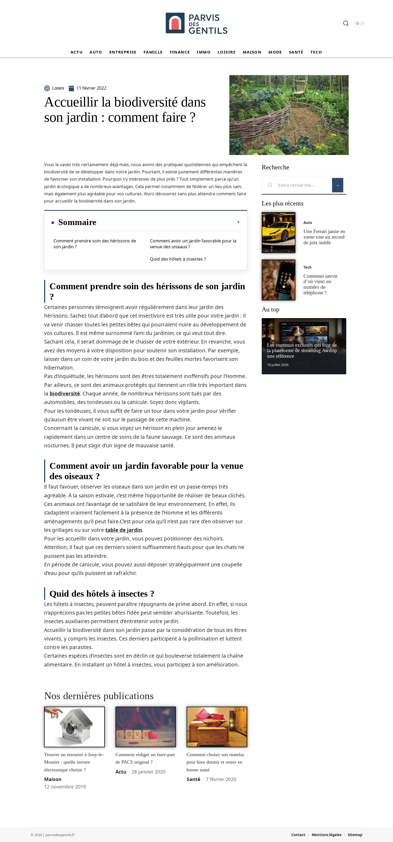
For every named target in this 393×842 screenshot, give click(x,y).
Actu (120, 771)
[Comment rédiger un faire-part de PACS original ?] (146, 727)
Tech (307, 267)
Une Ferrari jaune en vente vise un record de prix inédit (324, 236)
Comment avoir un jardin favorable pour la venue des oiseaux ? (193, 244)
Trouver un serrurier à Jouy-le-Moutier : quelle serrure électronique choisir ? (74, 762)
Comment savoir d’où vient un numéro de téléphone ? (320, 284)
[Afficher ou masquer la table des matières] (168, 222)
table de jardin (123, 530)
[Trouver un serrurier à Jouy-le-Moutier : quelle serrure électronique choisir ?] (74, 727)
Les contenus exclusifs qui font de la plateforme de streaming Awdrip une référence (302, 350)
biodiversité (65, 393)
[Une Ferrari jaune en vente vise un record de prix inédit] (278, 232)
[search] (346, 23)
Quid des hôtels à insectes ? (178, 259)
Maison (52, 779)
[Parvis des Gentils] (196, 23)
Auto (307, 222)
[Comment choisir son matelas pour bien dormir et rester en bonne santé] (217, 727)
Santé (194, 779)
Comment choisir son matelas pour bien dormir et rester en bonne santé (215, 762)
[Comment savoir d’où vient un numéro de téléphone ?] (278, 280)
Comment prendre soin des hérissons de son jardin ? (94, 244)
